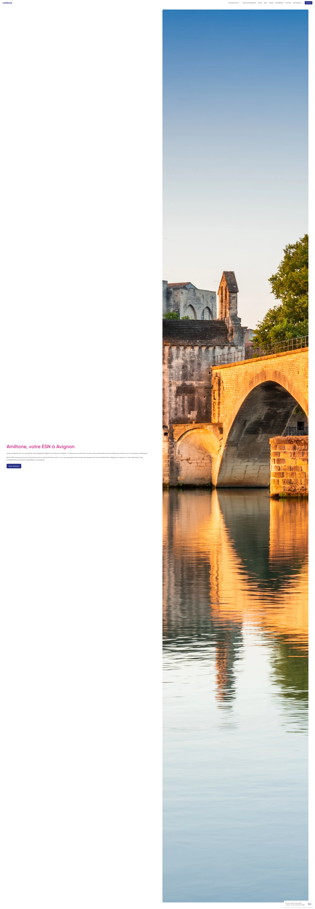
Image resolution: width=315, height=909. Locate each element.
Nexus (265, 3)
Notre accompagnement (249, 3)
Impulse (271, 3)
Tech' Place (288, 3)
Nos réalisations (279, 3)
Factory (260, 3)
